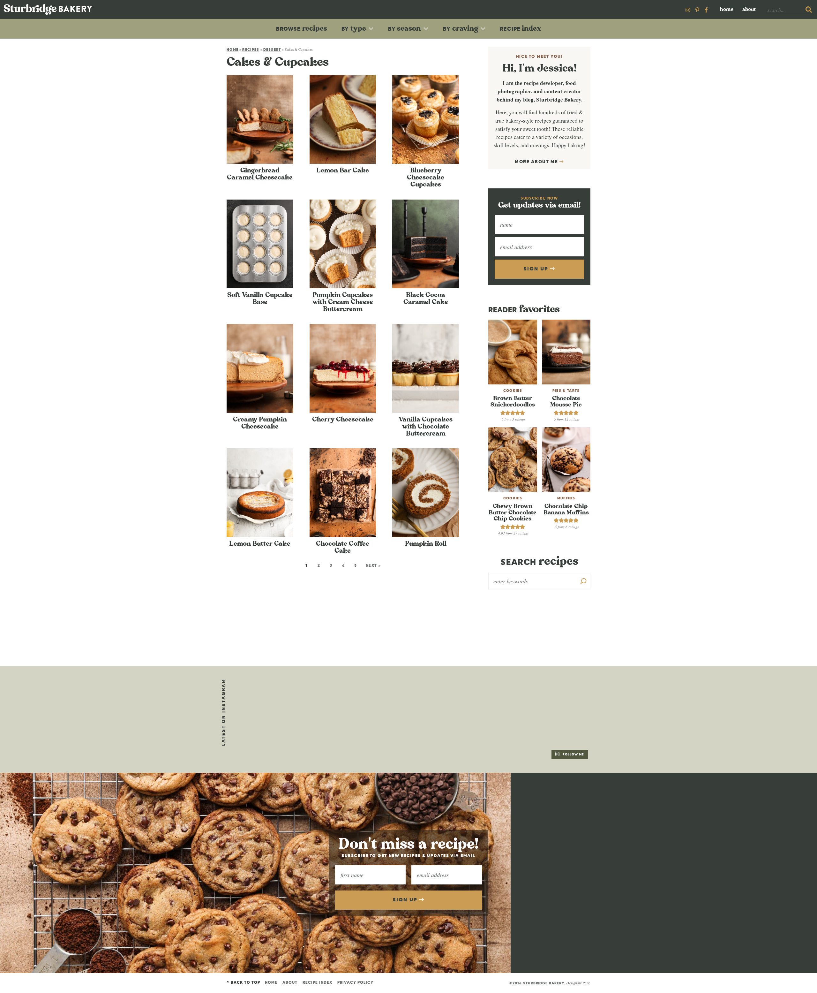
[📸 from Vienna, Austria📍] (336, 697)
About (749, 9)
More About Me (537, 162)
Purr (585, 982)
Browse (301, 28)
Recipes (250, 49)
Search (539, 561)
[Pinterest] (697, 9)
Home (726, 9)
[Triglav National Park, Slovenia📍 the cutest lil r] (263, 697)
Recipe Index (317, 983)
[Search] (583, 581)
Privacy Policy (355, 983)
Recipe (520, 28)
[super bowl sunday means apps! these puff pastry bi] (556, 697)
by (353, 28)
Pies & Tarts (566, 390)
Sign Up (536, 269)
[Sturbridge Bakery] (48, 9)
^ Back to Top (243, 983)
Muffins (566, 498)
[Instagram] (688, 9)
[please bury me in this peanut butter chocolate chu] (263, 741)
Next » (373, 566)
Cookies (512, 390)
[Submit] (809, 10)
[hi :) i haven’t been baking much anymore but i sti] (483, 697)
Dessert (272, 49)
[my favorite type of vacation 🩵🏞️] (410, 697)
